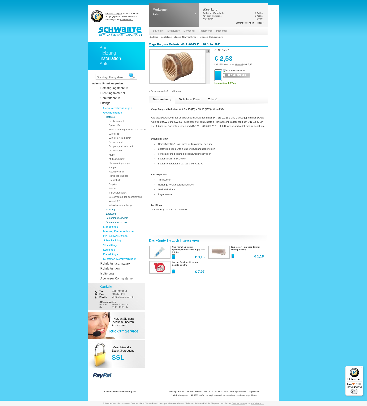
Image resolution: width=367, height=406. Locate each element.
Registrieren (205, 30)
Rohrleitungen (110, 268)
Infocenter (221, 30)
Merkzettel (189, 30)
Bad (103, 47)
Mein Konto (173, 30)
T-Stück (113, 188)
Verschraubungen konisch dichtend (127, 129)
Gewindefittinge (112, 112)
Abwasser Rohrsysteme (116, 278)
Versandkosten (221, 395)
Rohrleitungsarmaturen (116, 263)
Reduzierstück (116, 171)
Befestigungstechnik (114, 88)
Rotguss (110, 117)
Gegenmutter (116, 150)
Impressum (254, 391)
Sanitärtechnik (110, 98)
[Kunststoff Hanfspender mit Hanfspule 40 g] (218, 257)
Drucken (177, 91)
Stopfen (113, 184)
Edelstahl (111, 213)
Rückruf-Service (185, 391)
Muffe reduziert (116, 159)
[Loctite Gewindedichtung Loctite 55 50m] (159, 272)
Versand (239, 64)
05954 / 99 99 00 (119, 291)
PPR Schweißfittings (115, 235)
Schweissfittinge (113, 240)
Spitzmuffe (114, 125)
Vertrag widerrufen (238, 391)
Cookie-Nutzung (239, 403)
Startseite (158, 30)
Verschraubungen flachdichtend (125, 197)
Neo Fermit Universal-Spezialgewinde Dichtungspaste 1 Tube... (188, 249)
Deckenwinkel (116, 121)
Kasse (260, 23)
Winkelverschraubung (120, 205)
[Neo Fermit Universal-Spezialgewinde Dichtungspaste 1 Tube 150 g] (159, 257)
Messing (110, 209)
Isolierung (107, 273)
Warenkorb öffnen (245, 23)
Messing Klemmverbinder (118, 231)
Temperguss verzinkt (116, 222)
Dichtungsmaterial (112, 93)
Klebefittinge (110, 226)
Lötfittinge (109, 249)
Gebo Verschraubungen (117, 107)
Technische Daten (190, 99)
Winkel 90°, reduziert (120, 138)
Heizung (107, 53)
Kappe (112, 167)
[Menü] (361, 368)
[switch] (354, 391)
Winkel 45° (114, 133)
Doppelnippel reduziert (121, 146)
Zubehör (213, 99)
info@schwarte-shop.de (123, 297)
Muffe (112, 155)
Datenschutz (201, 391)
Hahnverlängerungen (120, 163)
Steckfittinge (110, 245)
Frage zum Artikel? (159, 91)
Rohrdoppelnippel (118, 176)
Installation (110, 58)
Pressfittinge (110, 254)
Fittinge (105, 103)
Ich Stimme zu (257, 403)
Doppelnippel (116, 142)
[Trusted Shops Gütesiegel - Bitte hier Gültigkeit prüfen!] (97, 16)
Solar (104, 63)
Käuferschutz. (126, 19)
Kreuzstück (114, 180)
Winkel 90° (114, 201)
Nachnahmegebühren (246, 395)
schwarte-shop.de (114, 13)
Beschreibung (162, 99)
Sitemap (172, 391)
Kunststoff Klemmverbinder (119, 258)
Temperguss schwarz (117, 218)
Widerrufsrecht (221, 391)
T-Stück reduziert (117, 192)
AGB (211, 391)
